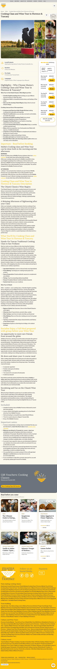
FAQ (16, 657)
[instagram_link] (27, 575)
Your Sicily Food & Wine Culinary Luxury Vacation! (26, 643)
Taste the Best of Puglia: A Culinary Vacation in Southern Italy (17, 642)
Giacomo (44, 542)
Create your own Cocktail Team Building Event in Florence (17, 613)
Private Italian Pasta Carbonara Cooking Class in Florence (31, 593)
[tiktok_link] (32, 575)
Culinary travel (6, 639)
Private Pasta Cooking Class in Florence (32, 589)
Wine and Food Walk (7, 609)
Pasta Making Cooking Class (28, 586)
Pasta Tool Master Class (39, 596)
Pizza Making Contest (40, 613)
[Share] (12, 501)
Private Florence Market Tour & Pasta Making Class (30, 591)
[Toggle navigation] (54, 5)
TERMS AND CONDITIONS (7, 657)
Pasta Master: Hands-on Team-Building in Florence (20, 616)
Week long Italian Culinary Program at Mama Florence (30, 632)
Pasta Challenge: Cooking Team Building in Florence (41, 609)
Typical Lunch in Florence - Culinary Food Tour (38, 624)
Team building (6, 603)
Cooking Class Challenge (19, 607)
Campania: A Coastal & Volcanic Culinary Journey (24, 647)
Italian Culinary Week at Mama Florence (12, 650)
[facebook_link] (22, 575)
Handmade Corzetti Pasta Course (10, 586)
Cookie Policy (5, 664)
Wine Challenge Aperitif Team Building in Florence (42, 611)
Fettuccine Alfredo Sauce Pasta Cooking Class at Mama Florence (35, 595)
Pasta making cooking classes (11, 584)
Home (2, 11)
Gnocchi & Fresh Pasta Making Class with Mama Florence (16, 596)
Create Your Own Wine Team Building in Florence (14, 611)
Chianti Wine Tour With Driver (33, 622)
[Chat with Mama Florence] (53, 665)
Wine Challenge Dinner (20, 609)
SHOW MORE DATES (47, 119)
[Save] (9, 501)
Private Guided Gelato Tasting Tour (16, 631)
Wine (6, 11)
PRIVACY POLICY (31, 657)
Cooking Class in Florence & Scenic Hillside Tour (19, 634)
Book (52, 80)
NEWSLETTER (22, 657)
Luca (43, 510)
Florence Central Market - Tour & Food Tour (13, 622)
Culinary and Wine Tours (9, 620)
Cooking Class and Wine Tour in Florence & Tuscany (25, 627)
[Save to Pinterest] (16, 501)
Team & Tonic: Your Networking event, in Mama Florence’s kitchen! (28, 588)
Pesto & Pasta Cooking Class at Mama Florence (33, 598)
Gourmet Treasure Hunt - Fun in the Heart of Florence (41, 607)
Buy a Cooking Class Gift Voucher (11, 486)
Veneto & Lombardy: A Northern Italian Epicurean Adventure (35, 649)
